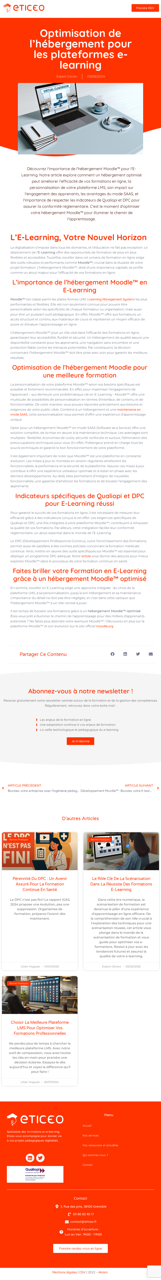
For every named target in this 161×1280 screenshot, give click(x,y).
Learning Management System (111, 299)
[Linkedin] (30, 1158)
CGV (82, 1272)
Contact (87, 1165)
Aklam (103, 1272)
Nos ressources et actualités (100, 1145)
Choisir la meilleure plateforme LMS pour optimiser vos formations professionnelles (40, 1028)
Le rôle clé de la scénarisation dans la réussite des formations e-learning (121, 884)
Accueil (87, 1125)
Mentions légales (64, 1272)
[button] (112, 654)
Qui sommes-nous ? (95, 1155)
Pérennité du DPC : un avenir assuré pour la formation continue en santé (40, 884)
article (86, 556)
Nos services (91, 1135)
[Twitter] (40, 1158)
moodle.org (104, 626)
